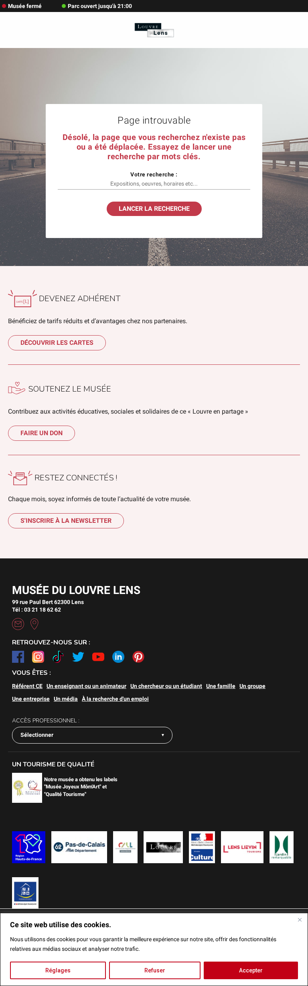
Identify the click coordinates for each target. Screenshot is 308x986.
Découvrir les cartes (56, 342)
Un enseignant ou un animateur (86, 686)
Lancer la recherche (154, 208)
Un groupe (252, 686)
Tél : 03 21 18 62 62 (36, 609)
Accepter (251, 970)
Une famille (220, 686)
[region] (154, 949)
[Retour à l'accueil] (154, 30)
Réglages (58, 970)
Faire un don (41, 433)
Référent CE (27, 686)
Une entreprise (31, 699)
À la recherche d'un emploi (115, 699)
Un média (66, 699)
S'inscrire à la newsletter (65, 520)
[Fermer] (299, 919)
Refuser (154, 970)
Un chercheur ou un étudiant (166, 686)
